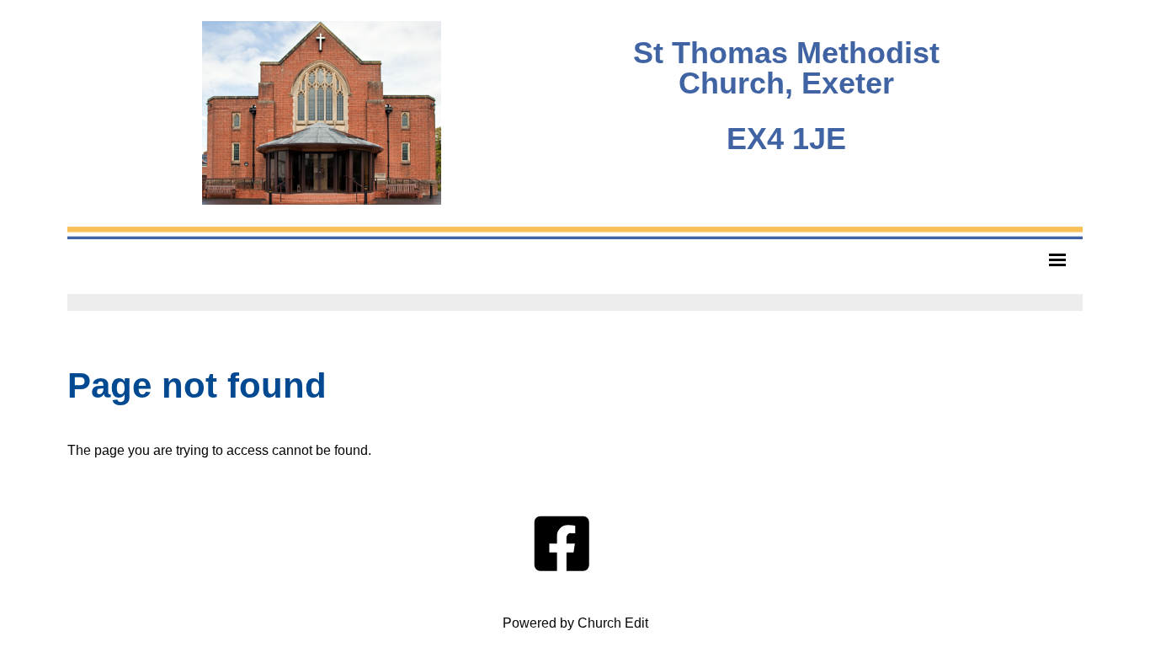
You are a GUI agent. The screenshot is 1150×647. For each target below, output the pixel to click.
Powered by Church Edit (575, 623)
